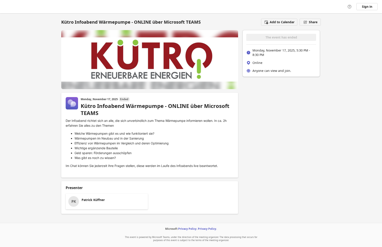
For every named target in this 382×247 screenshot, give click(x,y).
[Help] (349, 6)
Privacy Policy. (187, 229)
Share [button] (313, 22)
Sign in (367, 6)
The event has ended (281, 37)
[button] (279, 22)
